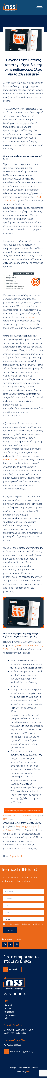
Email (7, 517)
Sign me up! (24, 575)
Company (9, 550)
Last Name (9, 539)
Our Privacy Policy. (20, 569)
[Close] (41, 498)
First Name (9, 528)
